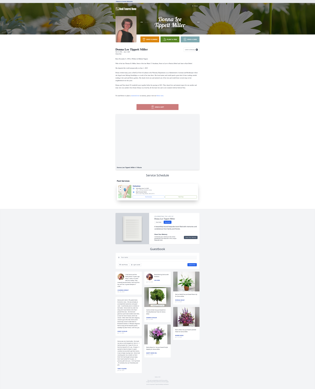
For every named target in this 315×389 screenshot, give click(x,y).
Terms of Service (162, 381)
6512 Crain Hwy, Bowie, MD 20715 (145, 193)
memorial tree (135, 96)
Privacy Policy (153, 381)
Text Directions (148, 197)
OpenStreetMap (159, 384)
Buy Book (167, 222)
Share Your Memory (190, 237)
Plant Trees (181, 197)
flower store (160, 96)
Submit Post (192, 264)
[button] (125, 190)
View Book (158, 222)
